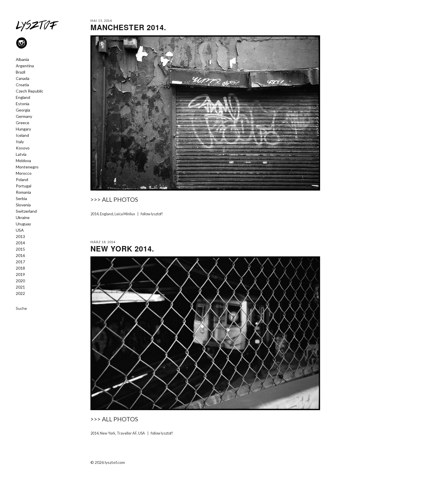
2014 (20, 243)
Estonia (22, 104)
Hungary (23, 129)
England (23, 97)
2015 (20, 249)
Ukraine (23, 218)
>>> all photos (114, 199)
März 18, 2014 (102, 242)
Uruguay (23, 224)
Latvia (21, 154)
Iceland (22, 135)
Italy (20, 142)
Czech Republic (29, 91)
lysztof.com (115, 462)
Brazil (20, 72)
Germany (24, 116)
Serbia (21, 199)
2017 (20, 262)
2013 (20, 237)
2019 (20, 274)
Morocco (24, 173)
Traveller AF (127, 433)
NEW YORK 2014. (122, 248)
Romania (23, 192)
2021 (20, 287)
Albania (22, 59)
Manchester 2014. (128, 27)
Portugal (23, 186)
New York (107, 433)
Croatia (22, 85)
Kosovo (23, 148)
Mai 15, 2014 (101, 20)
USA (20, 230)
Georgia (23, 110)
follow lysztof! (152, 214)
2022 (20, 293)
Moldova (23, 161)
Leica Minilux (125, 214)
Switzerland (26, 211)
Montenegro (27, 167)
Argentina (25, 66)
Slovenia (23, 205)
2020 (20, 281)
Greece (22, 123)
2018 (20, 268)
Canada (22, 78)
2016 (20, 256)
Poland (22, 180)
